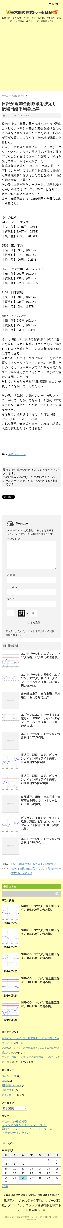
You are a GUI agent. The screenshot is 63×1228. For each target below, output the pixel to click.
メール (12, 586)
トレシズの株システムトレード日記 (24, 1125)
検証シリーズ (9, 1076)
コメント (13, 539)
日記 (4, 1080)
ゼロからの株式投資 (14, 1121)
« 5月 (5, 1186)
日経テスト (8, 1090)
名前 (11, 575)
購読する (11, 886)
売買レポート (17, 454)
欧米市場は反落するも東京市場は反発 (33, 863)
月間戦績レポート (11, 1085)
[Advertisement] (31, 58)
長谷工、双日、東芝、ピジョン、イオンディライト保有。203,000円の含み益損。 (39, 779)
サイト (11, 598)
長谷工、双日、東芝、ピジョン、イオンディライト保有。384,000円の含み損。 (39, 758)
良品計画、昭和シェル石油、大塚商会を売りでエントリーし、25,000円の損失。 (40, 800)
